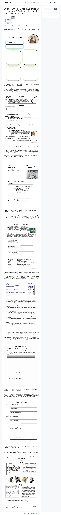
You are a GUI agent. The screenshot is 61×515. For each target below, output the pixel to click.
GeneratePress (36, 513)
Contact (55, 2)
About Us (26, 2)
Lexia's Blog (7, 2)
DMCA (38, 2)
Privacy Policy (43, 2)
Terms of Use (49, 2)
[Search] (55, 9)
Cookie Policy (32, 2)
